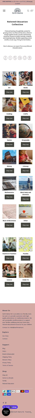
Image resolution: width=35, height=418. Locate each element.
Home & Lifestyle (7, 378)
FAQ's (4, 351)
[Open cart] (32, 11)
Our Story (5, 336)
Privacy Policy (6, 362)
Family (4, 381)
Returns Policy (6, 360)
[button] (6, 412)
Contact (4, 339)
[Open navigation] (4, 10)
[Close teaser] (11, 407)
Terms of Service (7, 365)
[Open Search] (28, 11)
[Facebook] (3, 403)
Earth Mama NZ (19, 412)
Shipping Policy (7, 357)
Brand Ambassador (8, 354)
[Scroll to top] (31, 413)
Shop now (9, 92)
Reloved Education (8, 383)
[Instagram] (6, 403)
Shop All (4, 375)
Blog (3, 348)
